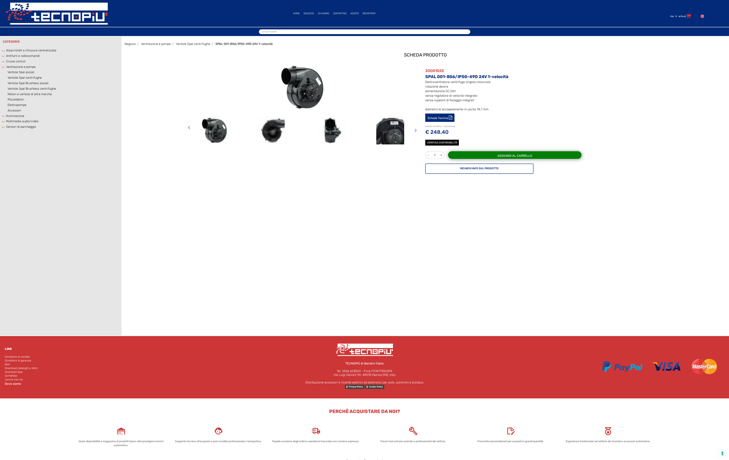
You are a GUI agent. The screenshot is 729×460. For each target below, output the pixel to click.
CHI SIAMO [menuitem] (323, 13)
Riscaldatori (16, 99)
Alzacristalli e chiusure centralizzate (31, 50)
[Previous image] (189, 135)
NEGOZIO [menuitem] (309, 13)
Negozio (130, 44)
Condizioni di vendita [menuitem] (17, 356)
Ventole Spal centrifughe (25, 77)
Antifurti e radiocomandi (23, 56)
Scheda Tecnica (438, 118)
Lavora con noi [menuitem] (14, 379)
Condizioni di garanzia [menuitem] (18, 360)
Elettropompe (17, 105)
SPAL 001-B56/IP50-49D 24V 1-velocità (244, 44)
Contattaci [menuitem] (11, 375)
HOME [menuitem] (296, 13)
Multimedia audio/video (22, 121)
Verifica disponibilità (442, 142)
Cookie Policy (376, 386)
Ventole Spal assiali (21, 72)
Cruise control (15, 61)
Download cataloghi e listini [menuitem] (21, 368)
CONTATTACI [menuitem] (340, 13)
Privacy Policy (356, 386)
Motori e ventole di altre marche (30, 94)
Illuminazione (15, 116)
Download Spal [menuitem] (14, 372)
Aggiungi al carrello (514, 156)
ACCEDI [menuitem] (354, 13)
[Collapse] (3, 67)
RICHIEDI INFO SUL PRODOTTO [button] (479, 168)
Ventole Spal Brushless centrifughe (32, 88)
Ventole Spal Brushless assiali (28, 83)
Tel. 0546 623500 (349, 371)
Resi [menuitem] (7, 364)
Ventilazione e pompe (21, 67)
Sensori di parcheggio (21, 127)
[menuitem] (701, 16)
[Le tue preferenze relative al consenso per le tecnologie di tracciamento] (722, 453)
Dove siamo (13, 384)
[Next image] (416, 135)
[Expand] (3, 51)
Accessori (14, 110)
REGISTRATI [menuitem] (369, 13)
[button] (302, 87)
